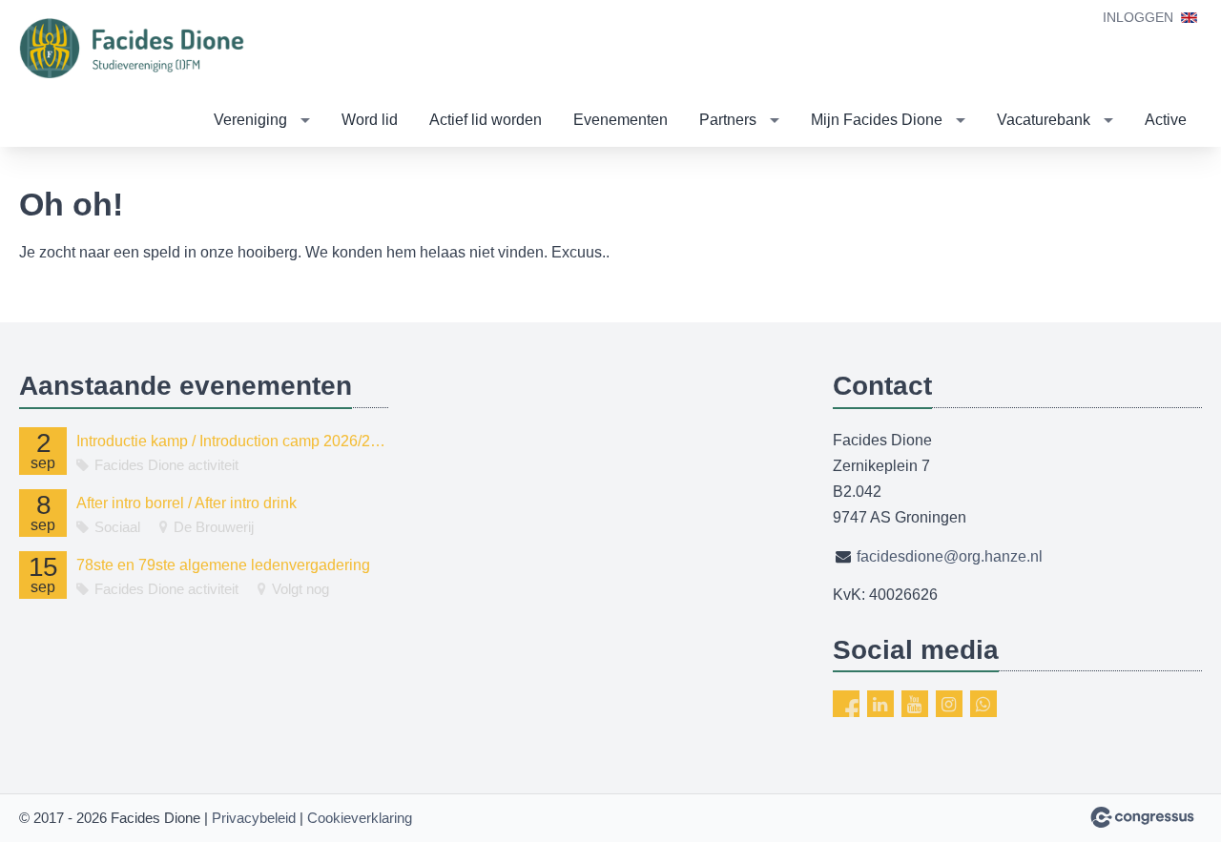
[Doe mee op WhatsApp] (983, 703)
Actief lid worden (485, 120)
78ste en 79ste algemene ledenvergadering (223, 565)
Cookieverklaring (359, 818)
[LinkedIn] (880, 703)
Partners (727, 120)
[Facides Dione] (133, 48)
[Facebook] (846, 703)
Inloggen (1138, 17)
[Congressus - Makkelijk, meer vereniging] (1142, 817)
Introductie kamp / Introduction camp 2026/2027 (232, 441)
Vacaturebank (1043, 120)
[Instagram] (949, 703)
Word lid (369, 120)
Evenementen (620, 120)
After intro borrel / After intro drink (186, 503)
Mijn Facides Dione (876, 120)
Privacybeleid (254, 818)
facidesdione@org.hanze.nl (950, 556)
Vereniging (250, 120)
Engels (1189, 17)
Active (1166, 120)
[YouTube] (914, 703)
